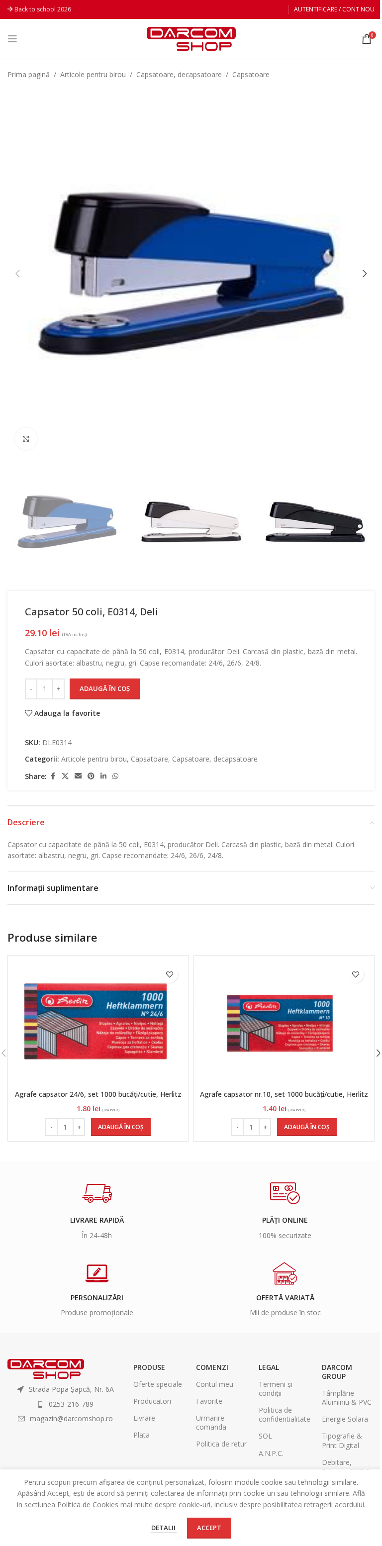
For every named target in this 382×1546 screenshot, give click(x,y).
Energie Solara (345, 1419)
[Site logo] (191, 38)
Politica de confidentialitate (284, 1414)
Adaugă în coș (105, 688)
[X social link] (65, 776)
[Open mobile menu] (12, 39)
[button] (17, 274)
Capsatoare (251, 74)
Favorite (209, 1401)
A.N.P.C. (271, 1453)
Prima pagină (28, 74)
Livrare (144, 1418)
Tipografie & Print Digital (342, 1440)
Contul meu (214, 1384)
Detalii (164, 1527)
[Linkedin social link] (103, 776)
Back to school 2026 (42, 9)
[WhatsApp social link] (115, 776)
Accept (209, 1527)
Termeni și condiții (275, 1388)
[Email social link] (78, 776)
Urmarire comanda (211, 1422)
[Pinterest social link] (91, 776)
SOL (265, 1436)
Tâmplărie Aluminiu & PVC (347, 1397)
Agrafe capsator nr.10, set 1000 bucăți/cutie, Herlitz (284, 1094)
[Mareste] (26, 439)
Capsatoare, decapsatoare (179, 74)
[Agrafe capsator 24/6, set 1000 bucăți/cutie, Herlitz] (98, 1023)
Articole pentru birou (93, 74)
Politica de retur (221, 1444)
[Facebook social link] (53, 776)
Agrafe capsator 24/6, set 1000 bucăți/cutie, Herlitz (98, 1094)
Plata (141, 1435)
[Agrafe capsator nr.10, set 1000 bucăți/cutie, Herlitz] (284, 1023)
